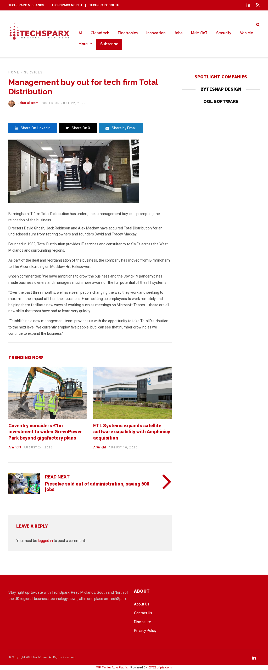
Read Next (57, 477)
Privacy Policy (145, 630)
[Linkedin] (248, 5)
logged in (45, 541)
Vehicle (246, 33)
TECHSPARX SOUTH (104, 5)
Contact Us (143, 613)
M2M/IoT (199, 33)
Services (33, 72)
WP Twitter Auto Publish (113, 667)
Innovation (155, 33)
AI (80, 33)
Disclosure (142, 622)
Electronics (128, 33)
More (83, 44)
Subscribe (109, 44)
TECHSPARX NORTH (67, 5)
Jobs (178, 33)
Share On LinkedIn (36, 128)
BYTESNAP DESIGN (220, 89)
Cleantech (100, 33)
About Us (141, 604)
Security (223, 33)
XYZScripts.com (160, 667)
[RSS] (258, 5)
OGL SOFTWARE (220, 101)
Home (13, 72)
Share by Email (124, 128)
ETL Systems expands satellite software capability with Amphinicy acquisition (131, 432)
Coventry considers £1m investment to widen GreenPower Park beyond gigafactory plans (45, 432)
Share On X (81, 128)
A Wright (14, 447)
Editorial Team (28, 103)
